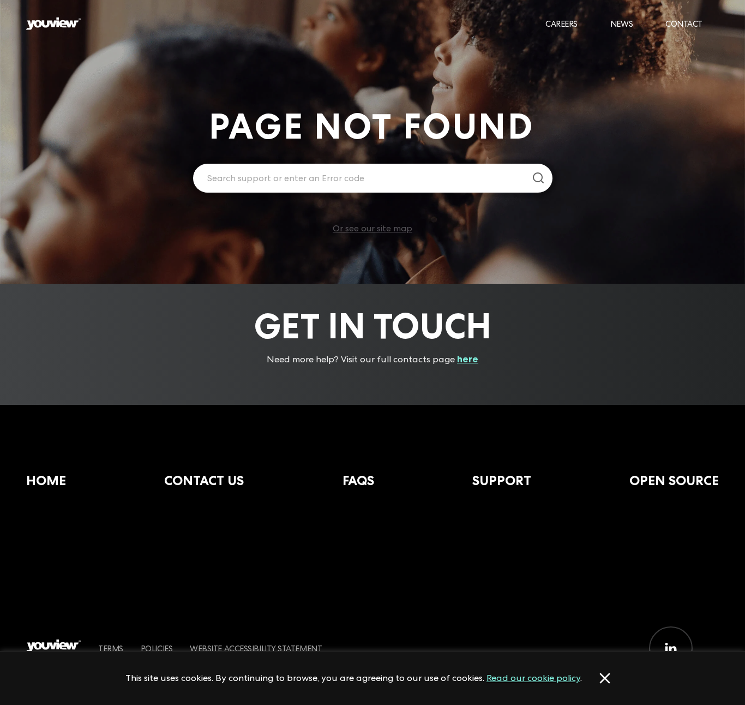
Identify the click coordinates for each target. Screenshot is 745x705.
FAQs (358, 480)
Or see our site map (372, 228)
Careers (561, 24)
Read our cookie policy (533, 678)
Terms (110, 648)
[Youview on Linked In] (671, 648)
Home (46, 480)
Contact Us (204, 480)
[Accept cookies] (605, 678)
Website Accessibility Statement (256, 648)
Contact (683, 24)
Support (501, 480)
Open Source (674, 480)
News (621, 24)
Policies (156, 648)
